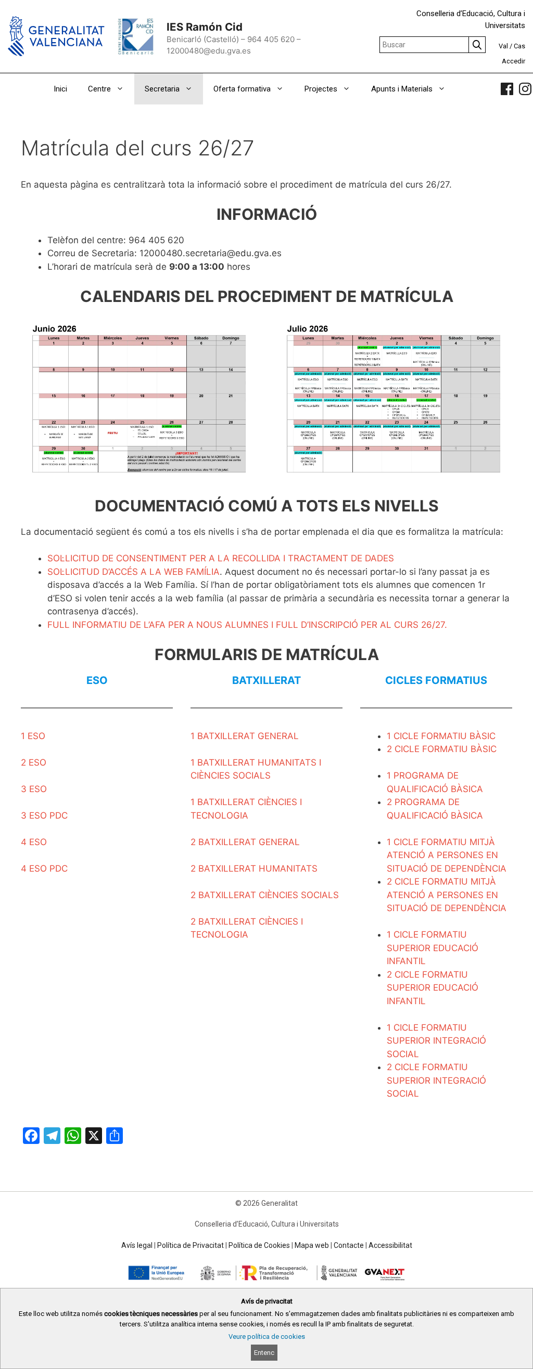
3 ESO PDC (44, 815)
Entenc (264, 1353)
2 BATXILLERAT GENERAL (245, 842)
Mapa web (312, 1245)
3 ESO (34, 789)
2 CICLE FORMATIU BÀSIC (442, 749)
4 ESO (34, 842)
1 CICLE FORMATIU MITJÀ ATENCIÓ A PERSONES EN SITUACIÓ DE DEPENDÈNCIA (446, 855)
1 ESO (33, 736)
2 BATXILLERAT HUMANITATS (254, 868)
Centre (99, 89)
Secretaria (162, 89)
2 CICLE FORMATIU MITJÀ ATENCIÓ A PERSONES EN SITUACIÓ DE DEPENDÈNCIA (446, 894)
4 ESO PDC (44, 868)
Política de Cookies (259, 1245)
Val (503, 46)
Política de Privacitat (190, 1245)
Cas (519, 46)
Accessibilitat (390, 1245)
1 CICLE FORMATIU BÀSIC (441, 736)
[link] (507, 89)
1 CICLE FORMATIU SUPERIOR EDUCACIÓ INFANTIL (432, 947)
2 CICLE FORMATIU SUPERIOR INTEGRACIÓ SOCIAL (436, 1080)
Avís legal (137, 1245)
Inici (60, 89)
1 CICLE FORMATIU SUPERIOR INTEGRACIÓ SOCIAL (436, 1040)
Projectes (320, 89)
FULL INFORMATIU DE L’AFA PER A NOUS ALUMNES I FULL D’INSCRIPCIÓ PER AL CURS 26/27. (247, 625)
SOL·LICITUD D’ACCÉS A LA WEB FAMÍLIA (133, 572)
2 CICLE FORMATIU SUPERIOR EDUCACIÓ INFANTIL (432, 987)
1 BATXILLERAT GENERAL (245, 736)
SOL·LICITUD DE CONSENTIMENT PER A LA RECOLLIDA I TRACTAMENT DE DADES (220, 558)
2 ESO (33, 762)
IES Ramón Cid (205, 26)
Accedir (513, 61)
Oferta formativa (242, 89)
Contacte (349, 1245)
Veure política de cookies (267, 1336)
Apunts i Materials (402, 89)
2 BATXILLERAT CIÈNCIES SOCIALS (265, 895)
